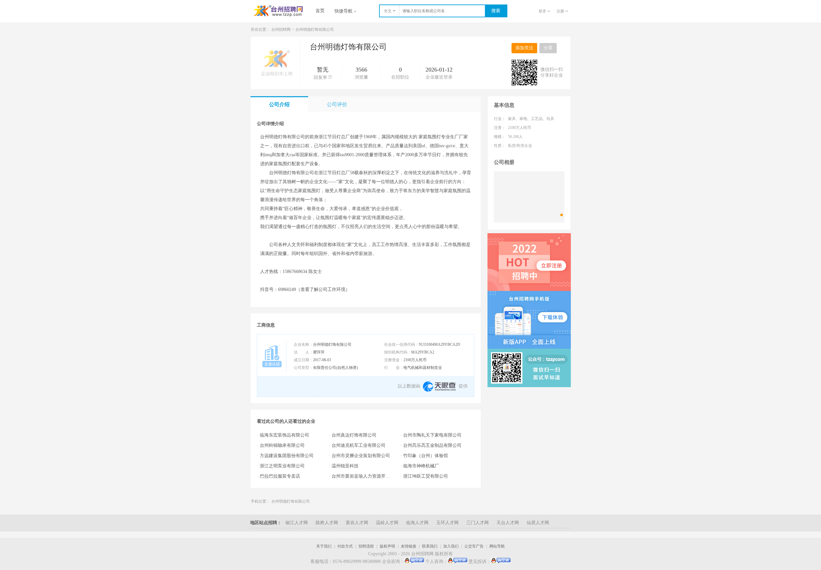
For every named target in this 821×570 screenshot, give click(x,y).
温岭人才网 (387, 522)
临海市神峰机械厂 (421, 466)
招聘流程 (366, 546)
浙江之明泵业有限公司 (282, 466)
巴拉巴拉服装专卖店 (280, 476)
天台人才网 (507, 522)
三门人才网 (477, 522)
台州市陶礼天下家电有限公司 (432, 435)
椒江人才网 (296, 522)
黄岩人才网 (357, 522)
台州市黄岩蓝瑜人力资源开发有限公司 (363, 476)
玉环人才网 (447, 522)
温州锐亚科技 (345, 466)
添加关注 (524, 48)
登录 (542, 11)
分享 (548, 48)
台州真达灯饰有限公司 (354, 435)
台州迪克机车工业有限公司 (358, 445)
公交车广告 (474, 546)
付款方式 (345, 546)
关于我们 (324, 546)
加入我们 (451, 546)
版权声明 (387, 546)
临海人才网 (417, 522)
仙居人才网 (538, 522)
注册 (560, 11)
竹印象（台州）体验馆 (425, 455)
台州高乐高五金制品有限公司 (432, 445)
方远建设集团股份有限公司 (287, 455)
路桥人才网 (327, 522)
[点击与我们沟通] (414, 561)
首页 (320, 10)
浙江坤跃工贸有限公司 (425, 476)
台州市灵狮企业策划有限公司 (361, 455)
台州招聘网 (281, 29)
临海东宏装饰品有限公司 (284, 435)
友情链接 (408, 546)
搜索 (495, 10)
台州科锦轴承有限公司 (282, 445)
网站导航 (497, 546)
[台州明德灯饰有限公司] (529, 197)
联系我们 (429, 546)
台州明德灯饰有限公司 (290, 501)
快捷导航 (343, 11)
